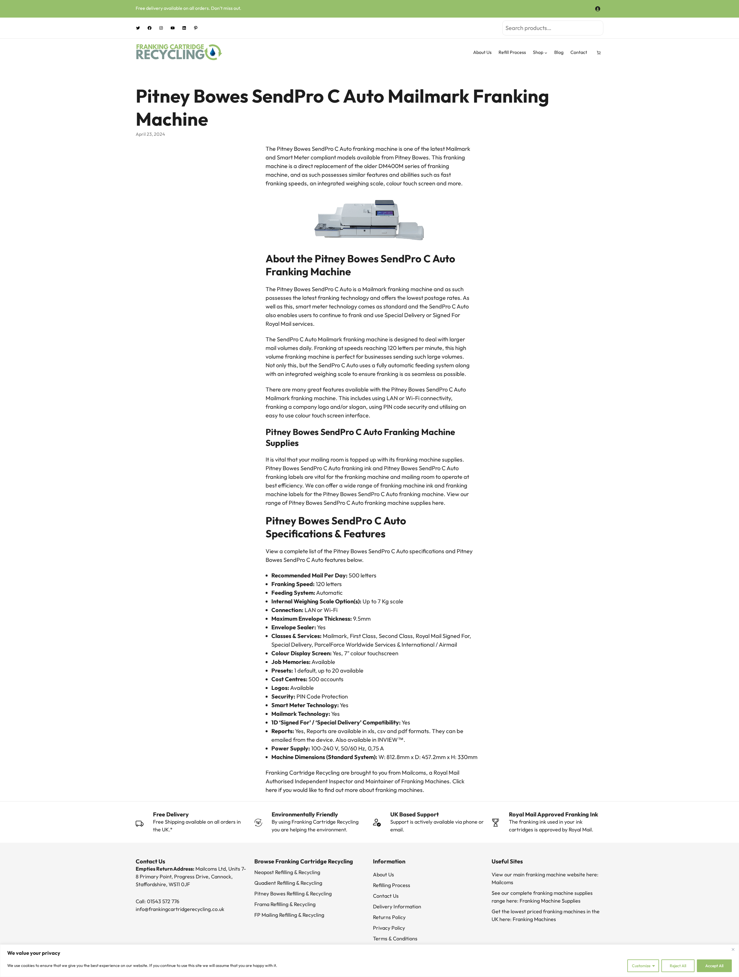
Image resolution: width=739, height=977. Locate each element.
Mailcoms (502, 882)
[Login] (597, 8)
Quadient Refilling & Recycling (288, 883)
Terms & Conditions (395, 938)
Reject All (678, 965)
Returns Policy (389, 917)
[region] (369, 960)
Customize (641, 965)
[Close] (732, 949)
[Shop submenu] (545, 52)
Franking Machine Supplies (550, 900)
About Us (383, 874)
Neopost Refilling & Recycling (287, 872)
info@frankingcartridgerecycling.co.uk (180, 909)
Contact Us (386, 896)
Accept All (714, 965)
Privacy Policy (389, 928)
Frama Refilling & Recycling (285, 904)
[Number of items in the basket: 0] (599, 52)
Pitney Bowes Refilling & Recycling (293, 893)
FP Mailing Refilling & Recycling (289, 915)
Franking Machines (534, 919)
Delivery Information (397, 906)
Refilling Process (391, 885)
